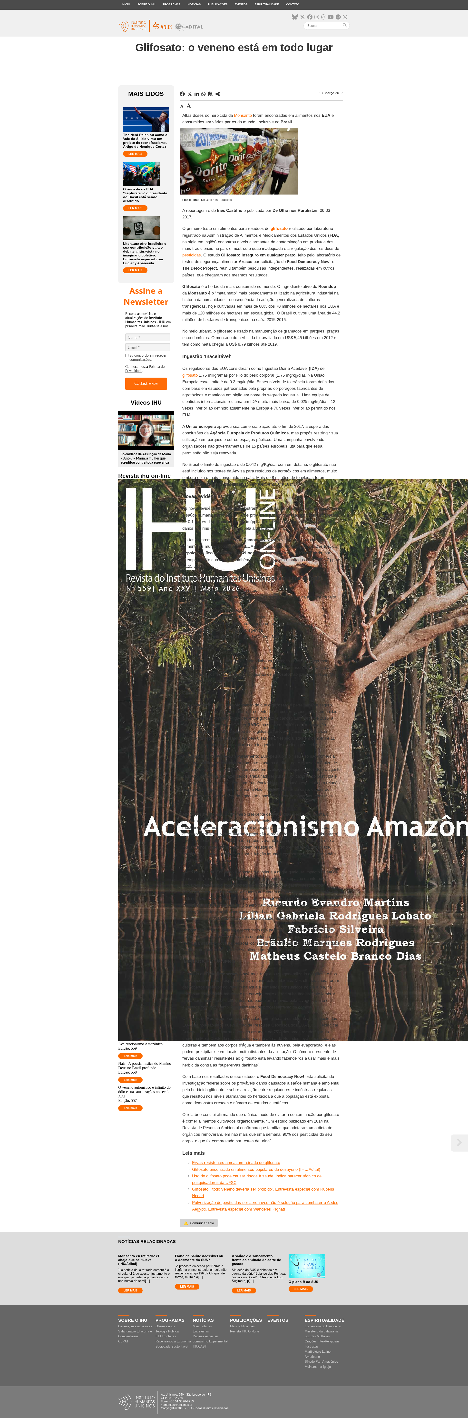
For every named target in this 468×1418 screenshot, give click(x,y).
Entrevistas (201, 1331)
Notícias (194, 4)
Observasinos (165, 1326)
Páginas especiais (206, 1336)
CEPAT (123, 1341)
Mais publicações (242, 1326)
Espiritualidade (267, 4)
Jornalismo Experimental (210, 1341)
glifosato (190, 375)
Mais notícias (202, 1326)
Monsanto (243, 115)
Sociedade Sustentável (172, 1346)
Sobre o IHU (146, 4)
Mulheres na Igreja (318, 1367)
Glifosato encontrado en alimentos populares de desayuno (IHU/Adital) (256, 1169)
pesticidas (191, 255)
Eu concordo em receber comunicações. (147, 358)
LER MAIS (135, 154)
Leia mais (130, 1056)
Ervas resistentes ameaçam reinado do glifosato (236, 1162)
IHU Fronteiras (166, 1336)
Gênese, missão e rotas (135, 1326)
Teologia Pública (167, 1331)
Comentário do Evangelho (323, 1326)
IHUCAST (200, 1346)
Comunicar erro (199, 1223)
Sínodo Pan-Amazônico (321, 1361)
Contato (292, 4)
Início (126, 4)
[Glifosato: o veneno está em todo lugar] (217, 94)
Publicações (217, 4)
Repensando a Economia (173, 1341)
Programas (171, 4)
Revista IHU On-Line (244, 1331)
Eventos (241, 4)
